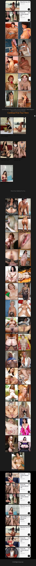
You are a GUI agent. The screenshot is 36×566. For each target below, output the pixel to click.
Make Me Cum (24, 2)
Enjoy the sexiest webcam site (24, 14)
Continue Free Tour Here (18, 113)
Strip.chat (22, 3)
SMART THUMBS (21, 469)
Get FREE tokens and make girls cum (7, 159)
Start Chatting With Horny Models (6, 135)
